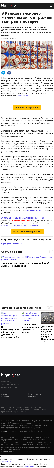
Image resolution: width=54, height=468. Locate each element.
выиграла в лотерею (34, 210)
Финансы (32, 397)
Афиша (4, 394)
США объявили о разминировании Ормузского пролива (30, 328)
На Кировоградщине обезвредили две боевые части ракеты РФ (10, 332)
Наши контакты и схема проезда (15, 421)
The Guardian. (23, 95)
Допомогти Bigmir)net (27, 107)
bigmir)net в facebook (11, 243)
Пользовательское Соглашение (15, 425)
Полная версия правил (11, 451)
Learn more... (29, 466)
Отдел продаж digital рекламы (30, 431)
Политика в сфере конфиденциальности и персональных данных (24, 426)
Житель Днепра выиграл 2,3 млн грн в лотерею (22, 217)
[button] (48, 251)
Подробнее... (6, 461)
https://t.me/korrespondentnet (13, 225)
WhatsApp (34, 225)
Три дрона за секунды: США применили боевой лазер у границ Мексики (25, 264)
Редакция (36, 421)
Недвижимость (34, 394)
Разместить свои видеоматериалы (25, 423)
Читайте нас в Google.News (27, 231)
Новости (5, 397)
